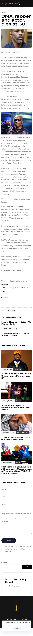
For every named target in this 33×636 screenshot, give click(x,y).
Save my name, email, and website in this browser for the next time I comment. (17, 549)
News (4, 12)
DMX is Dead (11, 310)
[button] (3, 3)
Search (4, 563)
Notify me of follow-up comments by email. (16, 514)
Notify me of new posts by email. (14, 518)
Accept (17, 628)
